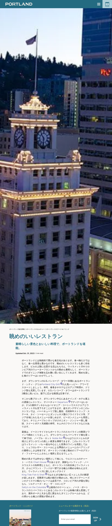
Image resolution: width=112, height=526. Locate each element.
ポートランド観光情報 (17, 329)
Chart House (39, 462)
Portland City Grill (50, 384)
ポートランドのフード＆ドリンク (57, 329)
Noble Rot (57, 438)
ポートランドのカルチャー (35, 329)
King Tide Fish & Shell (33, 474)
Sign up (95, 519)
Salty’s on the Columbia (34, 487)
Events (107, 5)
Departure (62, 402)
